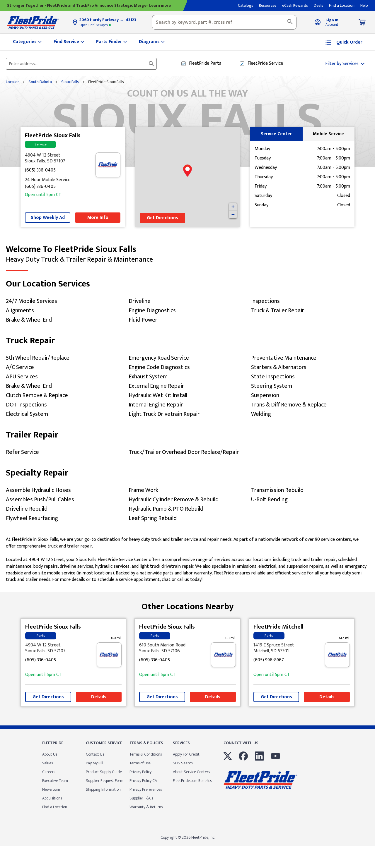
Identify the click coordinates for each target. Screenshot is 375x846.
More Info (97, 218)
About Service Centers (191, 771)
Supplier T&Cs (141, 798)
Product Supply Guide (104, 771)
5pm (43, 195)
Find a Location (54, 807)
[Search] (290, 22)
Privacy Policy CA (143, 780)
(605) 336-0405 (40, 170)
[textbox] (224, 22)
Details (98, 697)
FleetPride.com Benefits (192, 780)
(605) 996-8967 (268, 660)
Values (47, 763)
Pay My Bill (94, 763)
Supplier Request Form (104, 780)
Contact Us (95, 754)
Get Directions (162, 218)
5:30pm (94, 25)
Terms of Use (140, 763)
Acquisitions (52, 798)
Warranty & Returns (146, 807)
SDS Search (183, 763)
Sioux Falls (70, 82)
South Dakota (40, 82)
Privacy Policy (140, 771)
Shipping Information (103, 789)
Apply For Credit (186, 754)
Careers (48, 771)
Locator (12, 82)
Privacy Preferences (145, 789)
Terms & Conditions (145, 754)
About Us (49, 754)
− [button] (233, 214)
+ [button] (233, 207)
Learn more (160, 5)
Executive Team (55, 780)
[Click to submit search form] (151, 63)
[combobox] (224, 22)
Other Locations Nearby (188, 604)
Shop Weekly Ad (48, 218)
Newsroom (51, 789)
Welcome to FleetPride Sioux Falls (79, 254)
